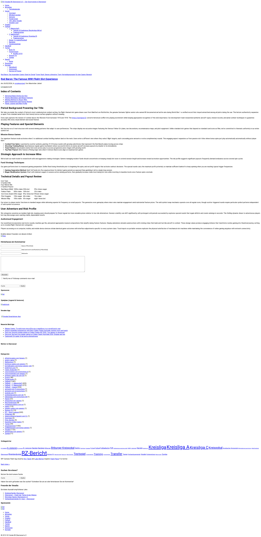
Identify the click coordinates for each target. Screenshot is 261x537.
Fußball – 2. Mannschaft (13, 385)
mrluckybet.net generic (13, 401)
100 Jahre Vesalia (15, 21)
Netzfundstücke (11, 403)
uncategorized (20, 83)
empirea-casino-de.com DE (14, 376)
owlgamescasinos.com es (14, 405)
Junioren (133, 448)
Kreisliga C (199, 447)
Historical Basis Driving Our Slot (16, 96)
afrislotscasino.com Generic (15, 358)
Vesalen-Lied (13, 23)
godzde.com (9, 393)
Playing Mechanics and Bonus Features (19, 98)
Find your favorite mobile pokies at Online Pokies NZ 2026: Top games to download (35, 332)
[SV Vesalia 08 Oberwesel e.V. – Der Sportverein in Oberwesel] (23, 2)
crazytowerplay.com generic (15, 374)
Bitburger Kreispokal (62, 447)
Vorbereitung (150, 454)
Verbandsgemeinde (134, 454)
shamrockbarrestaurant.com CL (16, 416)
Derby (77, 448)
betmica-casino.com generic (15, 364)
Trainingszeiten (18, 32)
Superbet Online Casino (13, 422)
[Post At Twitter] (3, 236)
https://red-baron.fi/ (79, 118)
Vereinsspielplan (15, 44)
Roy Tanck (27, 459)
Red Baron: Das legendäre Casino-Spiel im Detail (18, 75)
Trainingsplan (106, 454)
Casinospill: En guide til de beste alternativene (21, 336)
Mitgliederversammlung (244, 448)
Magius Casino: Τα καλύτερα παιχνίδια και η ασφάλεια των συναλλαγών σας (33, 329)
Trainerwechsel (89, 454)
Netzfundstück (255, 448)
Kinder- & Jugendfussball (18, 40)
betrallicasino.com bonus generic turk (18, 366)
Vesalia (7, 430)
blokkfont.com (10, 368)
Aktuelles (8, 7)
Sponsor (63, 454)
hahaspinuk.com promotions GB (16, 397)
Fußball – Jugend (11, 387)
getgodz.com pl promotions (15, 391)
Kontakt (8, 65)
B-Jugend (20, 448)
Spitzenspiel (57, 454)
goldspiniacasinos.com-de (14, 395)
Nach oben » (5, 464)
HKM (129, 448)
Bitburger (48, 448)
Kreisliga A (178, 447)
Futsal (93, 448)
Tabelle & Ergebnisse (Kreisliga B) (25, 36)
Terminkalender (14, 9)
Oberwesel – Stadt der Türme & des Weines (20, 495)
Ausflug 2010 (17, 54)
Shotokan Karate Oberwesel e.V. (16, 497)
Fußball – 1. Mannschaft (13, 383)
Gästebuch (13, 67)
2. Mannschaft (14, 34)
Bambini (35, 448)
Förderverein (13, 19)
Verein (7, 11)
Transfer (116, 454)
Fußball (7, 27)
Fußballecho (105, 448)
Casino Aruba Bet (11, 370)
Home (7, 5)
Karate (7, 59)
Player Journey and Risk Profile (16, 104)
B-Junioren (27, 448)
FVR (111, 448)
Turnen (7, 48)
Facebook (88, 448)
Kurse (11, 61)
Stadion (7, 25)
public (7, 406)
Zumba (11, 57)
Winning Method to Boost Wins (16, 100)
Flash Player (54, 459)
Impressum (13, 69)
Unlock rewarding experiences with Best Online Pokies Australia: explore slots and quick (36, 330)
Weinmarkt (158, 454)
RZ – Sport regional (12, 412)
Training (98, 454)
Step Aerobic (9, 420)
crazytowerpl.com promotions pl (16, 372)
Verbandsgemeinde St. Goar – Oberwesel (19, 499)
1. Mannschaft (14, 28)
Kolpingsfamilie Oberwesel (14, 493)
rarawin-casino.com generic (14, 408)
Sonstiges (8, 418)
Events (7, 377)
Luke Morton (39, 459)
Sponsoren (9, 63)
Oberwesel (4, 454)
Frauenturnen (13, 52)
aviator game (9, 360)
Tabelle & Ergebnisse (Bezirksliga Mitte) (27, 30)
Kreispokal (215, 447)
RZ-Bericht (34, 453)
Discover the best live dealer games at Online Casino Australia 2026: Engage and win (35, 334)
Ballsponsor (9, 362)
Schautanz (8, 414)
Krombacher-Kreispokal (230, 448)
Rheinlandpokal (14, 454)
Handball (8, 46)
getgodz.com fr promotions (15, 389)
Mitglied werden (15, 15)
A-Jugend (4, 448)
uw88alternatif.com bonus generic (17, 428)
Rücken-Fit (13, 56)
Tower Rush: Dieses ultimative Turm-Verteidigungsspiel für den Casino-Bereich (64, 75)
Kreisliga (157, 447)
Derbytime (82, 448)
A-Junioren (12, 448)
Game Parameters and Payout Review (18, 102)
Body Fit (12, 50)
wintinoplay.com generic (13, 432)
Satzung (12, 17)
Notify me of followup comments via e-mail (19, 278)
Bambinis (12, 42)
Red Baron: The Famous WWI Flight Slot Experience (29, 79)
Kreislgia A (145, 448)
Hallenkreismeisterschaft (120, 448)
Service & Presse (15, 71)
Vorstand (12, 13)
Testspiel (80, 454)
